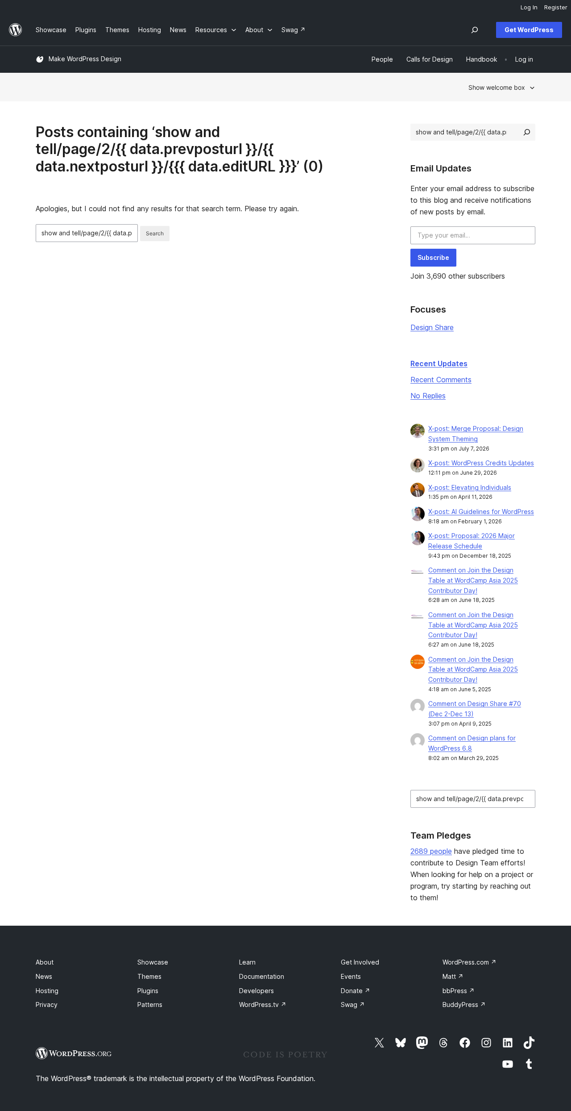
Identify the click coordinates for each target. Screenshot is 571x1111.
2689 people (431, 851)
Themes (149, 976)
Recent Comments (441, 379)
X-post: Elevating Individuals (469, 487)
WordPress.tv (262, 1004)
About (45, 962)
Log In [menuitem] (529, 7)
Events (351, 976)
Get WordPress (529, 29)
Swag (353, 1004)
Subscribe (433, 257)
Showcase (152, 962)
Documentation (261, 976)
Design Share (432, 327)
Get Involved (360, 962)
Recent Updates (439, 363)
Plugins (147, 990)
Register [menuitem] (555, 7)
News (44, 976)
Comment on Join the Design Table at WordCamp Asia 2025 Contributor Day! (473, 580)
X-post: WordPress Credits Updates (481, 463)
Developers (256, 990)
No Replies (428, 395)
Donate (355, 990)
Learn (247, 962)
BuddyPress (464, 1004)
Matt (453, 976)
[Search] (526, 132)
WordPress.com (470, 962)
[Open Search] (474, 30)
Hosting (47, 990)
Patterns (149, 1004)
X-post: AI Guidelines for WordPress (481, 511)
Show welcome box (496, 87)
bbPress (459, 990)
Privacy (47, 1004)
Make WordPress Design (85, 59)
